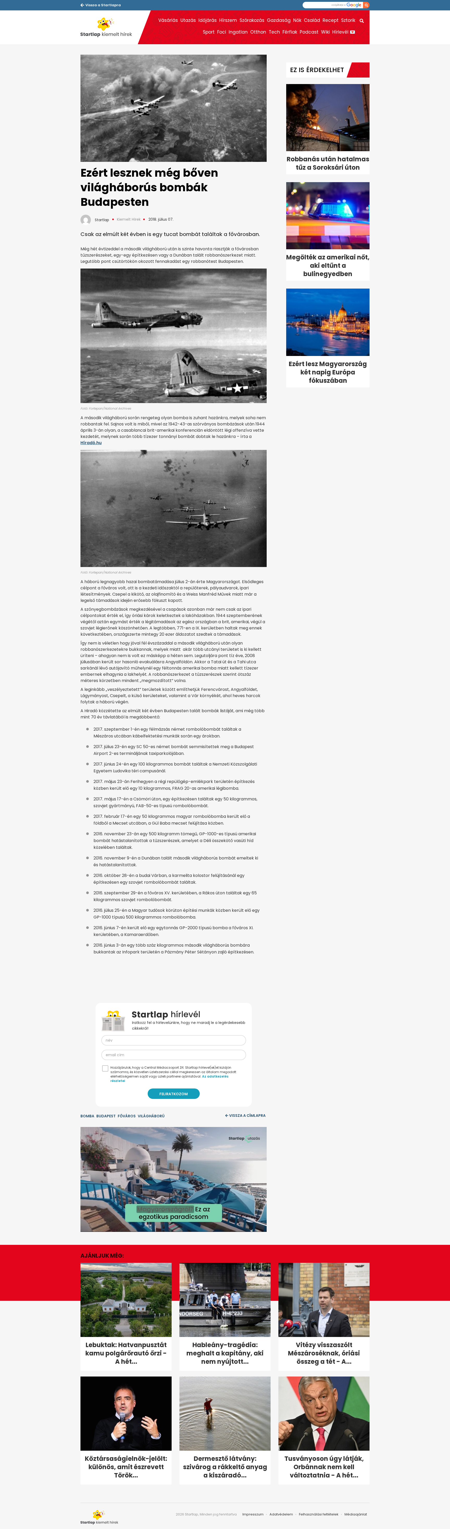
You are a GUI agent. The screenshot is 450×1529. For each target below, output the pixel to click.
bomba (87, 1116)
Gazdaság (279, 20)
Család (312, 20)
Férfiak (290, 32)
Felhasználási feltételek (319, 1514)
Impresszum (253, 1514)
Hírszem (228, 20)
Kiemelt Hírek (129, 219)
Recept (331, 20)
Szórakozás (252, 20)
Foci (221, 32)
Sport (209, 32)
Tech (274, 32)
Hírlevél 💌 (343, 32)
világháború (151, 1116)
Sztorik (348, 20)
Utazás (188, 20)
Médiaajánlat (356, 1514)
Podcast (309, 32)
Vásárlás (168, 20)
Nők (297, 20)
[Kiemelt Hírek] (109, 27)
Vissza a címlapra (247, 1115)
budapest (106, 1116)
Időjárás (207, 20)
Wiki (325, 32)
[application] (173, 1179)
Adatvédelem (281, 1514)
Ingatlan (238, 32)
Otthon (258, 32)
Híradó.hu (91, 443)
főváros (127, 1116)
